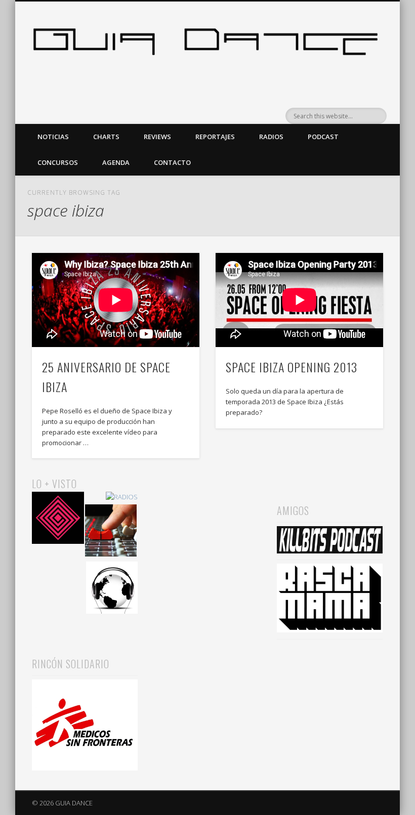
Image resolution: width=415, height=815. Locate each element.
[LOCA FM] (58, 519)
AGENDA (116, 162)
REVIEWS (157, 136)
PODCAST (323, 136)
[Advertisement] (207, 526)
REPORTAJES (215, 136)
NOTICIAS (53, 136)
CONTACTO (172, 162)
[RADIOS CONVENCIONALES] (111, 532)
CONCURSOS (57, 162)
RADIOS (271, 136)
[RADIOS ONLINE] (112, 589)
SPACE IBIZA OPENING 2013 (291, 367)
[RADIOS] (122, 497)
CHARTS (106, 136)
